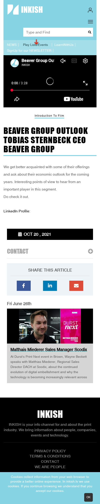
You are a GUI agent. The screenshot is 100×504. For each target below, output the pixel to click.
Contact (50, 461)
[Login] (90, 10)
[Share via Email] (76, 286)
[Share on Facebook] (24, 286)
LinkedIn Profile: (16, 211)
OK (88, 497)
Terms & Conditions (50, 456)
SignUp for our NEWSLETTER (29, 50)
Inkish (50, 414)
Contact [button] (17, 251)
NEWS (12, 45)
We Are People (50, 467)
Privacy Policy (50, 451)
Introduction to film (49, 115)
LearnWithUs (63, 45)
